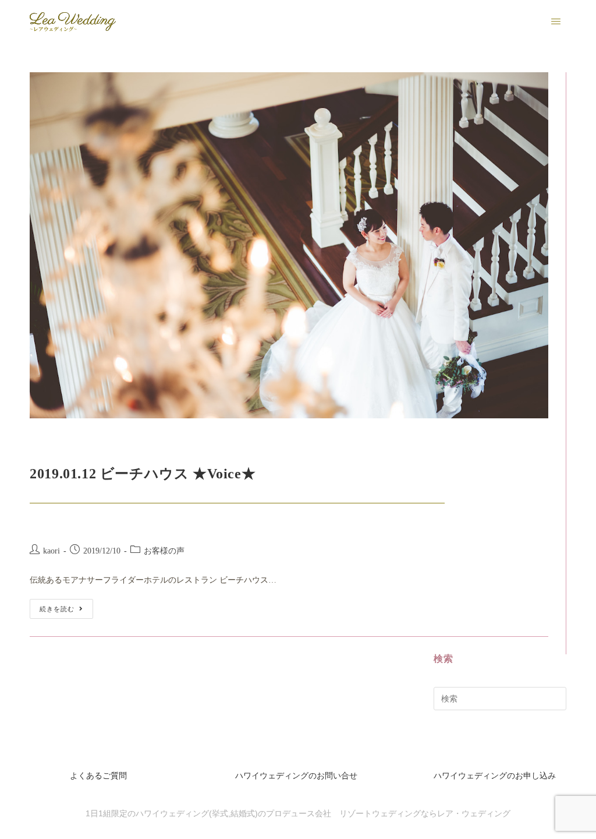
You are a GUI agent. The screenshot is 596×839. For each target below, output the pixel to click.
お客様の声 (164, 551)
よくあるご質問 (98, 775)
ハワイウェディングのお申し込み (495, 775)
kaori (51, 551)
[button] (556, 22)
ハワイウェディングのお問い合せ (296, 775)
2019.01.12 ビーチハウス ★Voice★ (143, 473)
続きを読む (66, 605)
